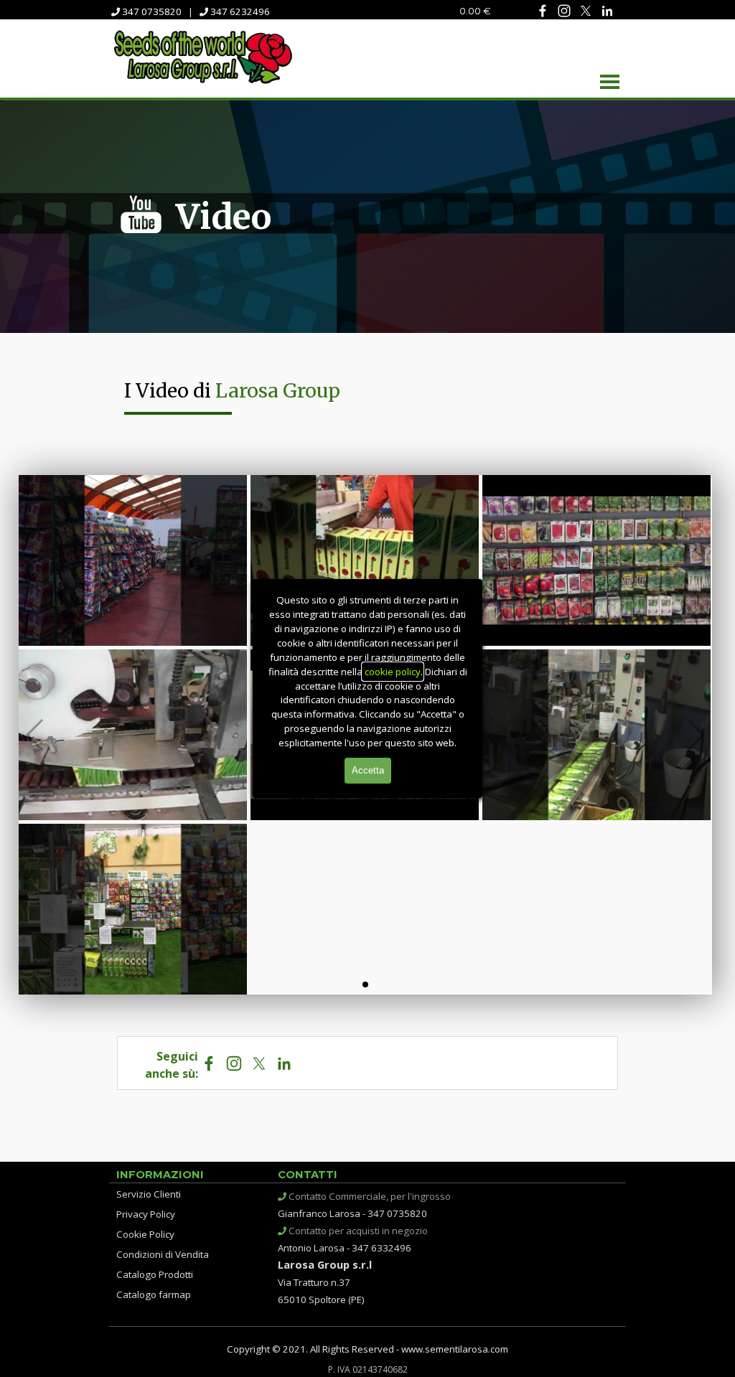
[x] (585, 10)
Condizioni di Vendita (162, 1254)
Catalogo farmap (153, 1294)
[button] (133, 560)
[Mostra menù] (610, 81)
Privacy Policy (145, 1214)
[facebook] (542, 10)
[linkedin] (607, 10)
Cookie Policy (145, 1234)
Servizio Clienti (148, 1194)
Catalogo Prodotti (154, 1274)
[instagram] (564, 10)
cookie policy (393, 671)
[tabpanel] (210, 10)
